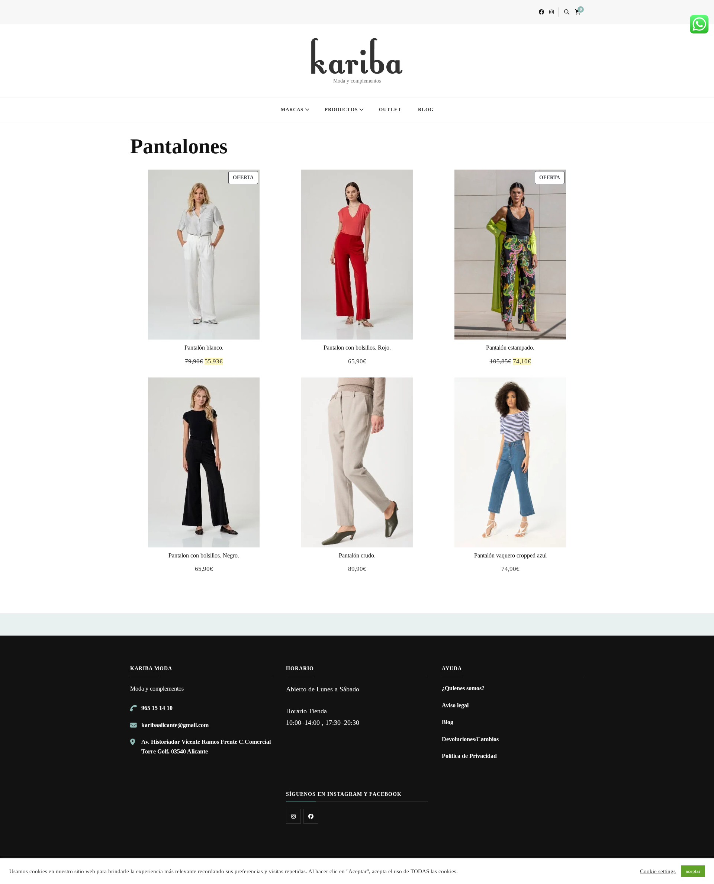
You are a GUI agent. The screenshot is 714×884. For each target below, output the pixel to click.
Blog (447, 722)
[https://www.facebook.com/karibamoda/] (310, 816)
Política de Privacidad (469, 756)
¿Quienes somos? (463, 688)
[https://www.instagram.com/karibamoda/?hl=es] (293, 816)
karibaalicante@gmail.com (175, 725)
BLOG (426, 109)
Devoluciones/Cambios (470, 739)
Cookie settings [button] (658, 871)
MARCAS (292, 109)
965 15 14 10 (157, 708)
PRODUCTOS (341, 109)
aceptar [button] (693, 871)
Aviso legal (455, 705)
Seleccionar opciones (203, 254)
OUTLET (390, 109)
